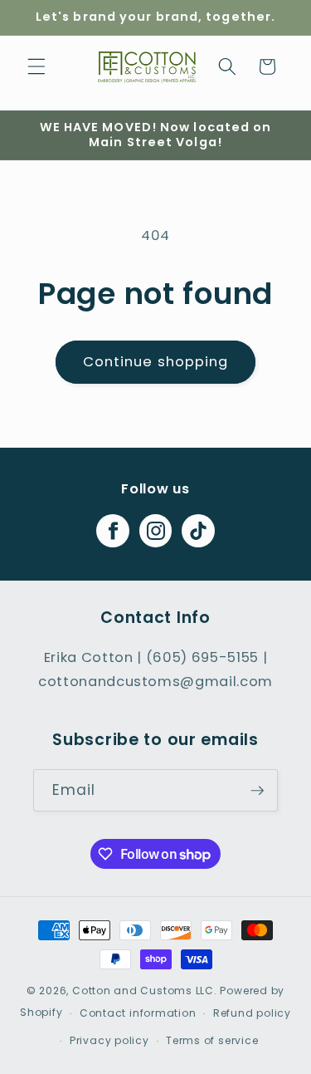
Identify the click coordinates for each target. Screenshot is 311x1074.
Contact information (138, 1013)
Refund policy (252, 1013)
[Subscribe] (257, 790)
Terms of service (212, 1040)
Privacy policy (109, 1040)
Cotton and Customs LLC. (144, 990)
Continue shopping (156, 361)
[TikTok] (198, 530)
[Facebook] (112, 530)
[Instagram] (156, 530)
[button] (36, 66)
